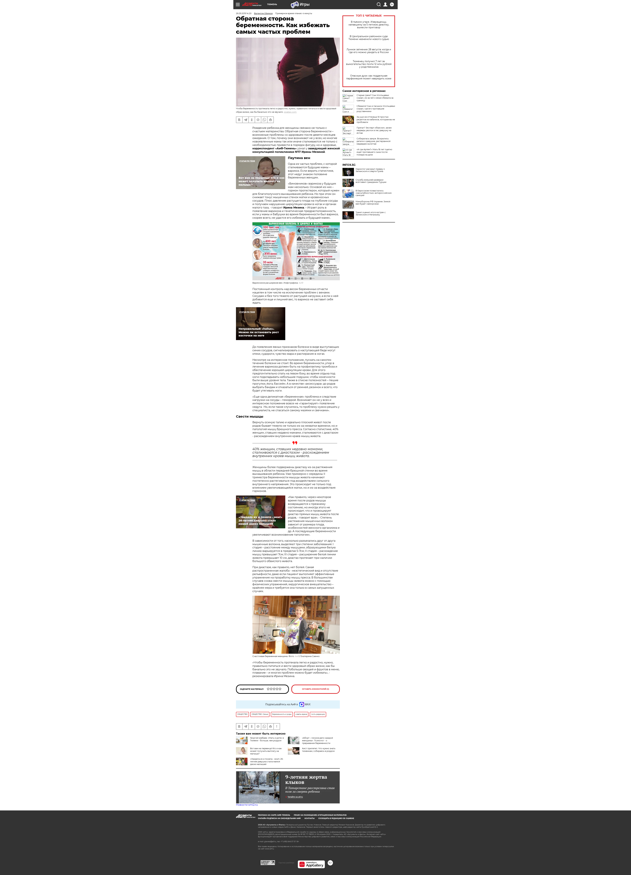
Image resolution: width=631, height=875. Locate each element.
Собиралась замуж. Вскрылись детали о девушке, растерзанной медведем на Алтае (373, 141)
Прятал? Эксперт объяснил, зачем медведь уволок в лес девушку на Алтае (374, 130)
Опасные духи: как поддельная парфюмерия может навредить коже (368, 77)
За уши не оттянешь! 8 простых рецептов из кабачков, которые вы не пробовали (376, 119)
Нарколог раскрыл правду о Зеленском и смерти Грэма (370, 170)
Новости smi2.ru (247, 804)
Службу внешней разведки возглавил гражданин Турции (371, 181)
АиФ (301, 283)
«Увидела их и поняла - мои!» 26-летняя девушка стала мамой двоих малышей (266, 761)
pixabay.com (290, 112)
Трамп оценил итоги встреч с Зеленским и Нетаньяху (371, 213)
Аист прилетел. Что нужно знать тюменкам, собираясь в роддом (318, 749)
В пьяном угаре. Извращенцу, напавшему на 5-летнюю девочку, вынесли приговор (369, 25)
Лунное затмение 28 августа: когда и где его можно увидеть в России (369, 51)
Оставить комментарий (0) (315, 689)
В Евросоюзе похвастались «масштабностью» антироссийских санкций (374, 193)
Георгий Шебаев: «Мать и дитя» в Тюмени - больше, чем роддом (267, 739)
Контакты (309, 818)
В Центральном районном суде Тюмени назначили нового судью (369, 38)
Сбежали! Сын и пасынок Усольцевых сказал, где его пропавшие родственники (376, 109)
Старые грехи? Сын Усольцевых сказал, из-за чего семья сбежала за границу (375, 98)
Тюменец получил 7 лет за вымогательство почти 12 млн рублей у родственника (369, 64)
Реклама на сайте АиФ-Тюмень (274, 815)
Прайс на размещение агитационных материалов (320, 815)
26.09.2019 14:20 (243, 13)
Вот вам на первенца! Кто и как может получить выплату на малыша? (266, 751)
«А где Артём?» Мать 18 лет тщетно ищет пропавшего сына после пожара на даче (374, 152)
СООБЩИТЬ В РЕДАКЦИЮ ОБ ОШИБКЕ (336, 818)
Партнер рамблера (286, 863)
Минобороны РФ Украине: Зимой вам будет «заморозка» (373, 202)
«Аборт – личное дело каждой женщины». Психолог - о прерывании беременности (317, 740)
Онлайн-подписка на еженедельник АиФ (279, 818)
